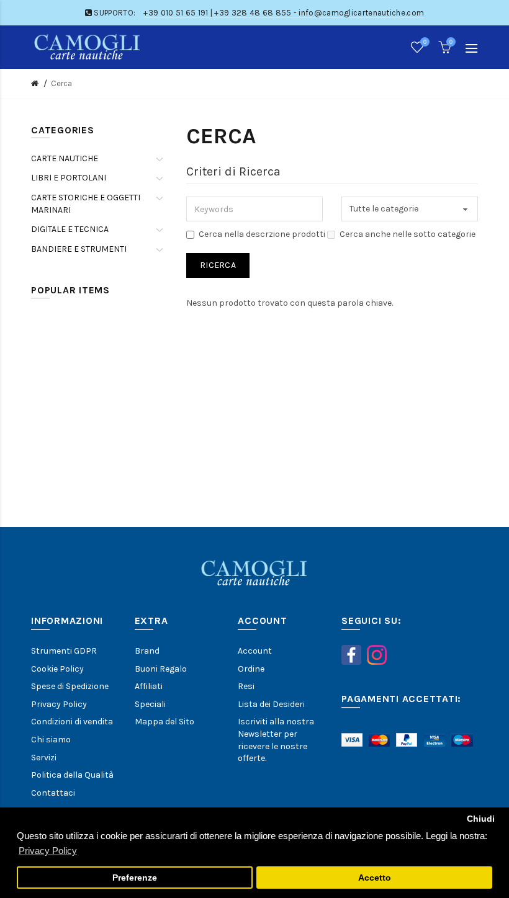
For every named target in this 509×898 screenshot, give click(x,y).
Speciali (150, 704)
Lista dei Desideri (271, 704)
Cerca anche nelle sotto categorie (407, 234)
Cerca (61, 83)
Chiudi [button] (481, 819)
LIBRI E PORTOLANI (68, 177)
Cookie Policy (57, 669)
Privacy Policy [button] (48, 850)
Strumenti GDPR (64, 651)
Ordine (251, 669)
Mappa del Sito (164, 721)
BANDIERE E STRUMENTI (79, 249)
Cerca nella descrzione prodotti (262, 234)
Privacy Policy (59, 704)
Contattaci (53, 793)
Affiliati (149, 686)
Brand (147, 651)
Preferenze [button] (134, 877)
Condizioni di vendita (72, 721)
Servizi (43, 757)
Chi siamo (51, 739)
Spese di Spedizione (70, 686)
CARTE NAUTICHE (64, 158)
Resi (246, 686)
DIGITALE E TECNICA (70, 229)
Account (255, 651)
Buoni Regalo (161, 669)
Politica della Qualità (72, 775)
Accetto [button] (374, 877)
